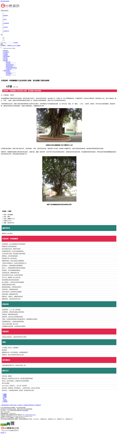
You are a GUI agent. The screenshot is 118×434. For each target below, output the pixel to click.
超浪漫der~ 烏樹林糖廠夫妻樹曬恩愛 (12, 265)
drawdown (14, 45)
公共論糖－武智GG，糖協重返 (10, 347)
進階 (2, 44)
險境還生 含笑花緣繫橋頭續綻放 (11, 270)
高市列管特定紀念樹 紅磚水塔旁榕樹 (12, 275)
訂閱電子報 (6, 31)
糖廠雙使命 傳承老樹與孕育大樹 (11, 299)
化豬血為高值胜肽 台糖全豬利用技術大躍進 (14, 337)
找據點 (5, 395)
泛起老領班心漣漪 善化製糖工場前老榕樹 (13, 253)
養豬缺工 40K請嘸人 (7, 233)
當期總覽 (5, 55)
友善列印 (5, 401)
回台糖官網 (6, 23)
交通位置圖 (25, 410)
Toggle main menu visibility (8, 48)
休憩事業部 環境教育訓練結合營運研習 (13, 312)
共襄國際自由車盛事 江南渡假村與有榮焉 (13, 326)
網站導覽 (5, 15)
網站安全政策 (11, 66)
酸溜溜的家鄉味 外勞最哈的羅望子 (12, 287)
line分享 (5, 400)
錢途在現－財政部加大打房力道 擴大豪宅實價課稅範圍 (17, 378)
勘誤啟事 (4, 350)
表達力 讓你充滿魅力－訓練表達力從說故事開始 (15, 380)
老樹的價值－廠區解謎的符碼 (10, 294)
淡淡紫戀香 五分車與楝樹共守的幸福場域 (13, 244)
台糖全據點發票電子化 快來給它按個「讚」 (14, 365)
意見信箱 (5, 27)
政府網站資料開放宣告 (11, 67)
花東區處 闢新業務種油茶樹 (10, 314)
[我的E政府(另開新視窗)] (8, 425)
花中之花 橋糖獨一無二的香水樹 (11, 277)
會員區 (5, 396)
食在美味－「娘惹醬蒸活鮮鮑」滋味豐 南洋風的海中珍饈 (18, 390)
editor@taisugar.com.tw (31, 414)
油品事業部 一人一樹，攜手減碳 (11, 309)
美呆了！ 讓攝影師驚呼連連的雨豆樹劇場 (13, 268)
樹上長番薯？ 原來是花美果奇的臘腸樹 (13, 282)
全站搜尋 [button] (15, 42)
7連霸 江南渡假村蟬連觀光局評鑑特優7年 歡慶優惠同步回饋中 (20, 319)
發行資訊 (5, 57)
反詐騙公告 (20, 405)
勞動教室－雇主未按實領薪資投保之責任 (13, 354)
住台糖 (5, 397)
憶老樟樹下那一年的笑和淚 (9, 258)
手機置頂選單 (6, 70)
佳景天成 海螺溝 (7, 376)
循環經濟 (9, 45)
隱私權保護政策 (11, 65)
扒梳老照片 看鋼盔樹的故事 (10, 289)
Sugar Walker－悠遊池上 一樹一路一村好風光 (14, 385)
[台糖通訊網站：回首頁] (10, 7)
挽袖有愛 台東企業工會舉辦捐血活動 (12, 316)
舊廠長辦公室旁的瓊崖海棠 (9, 246)
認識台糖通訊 (6, 56)
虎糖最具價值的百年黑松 (8, 284)
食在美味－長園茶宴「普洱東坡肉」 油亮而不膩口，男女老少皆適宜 (21, 388)
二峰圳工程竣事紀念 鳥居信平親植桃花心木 (14, 263)
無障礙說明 (38, 405)
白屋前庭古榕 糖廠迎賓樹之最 (10, 272)
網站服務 (5, 60)
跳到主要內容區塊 (5, 1)
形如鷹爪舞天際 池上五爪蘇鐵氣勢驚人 (13, 251)
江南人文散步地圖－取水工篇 (10, 324)
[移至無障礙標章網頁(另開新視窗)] (4, 425)
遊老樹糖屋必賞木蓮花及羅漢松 (10, 279)
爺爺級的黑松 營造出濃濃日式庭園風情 (13, 260)
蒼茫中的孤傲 (5, 383)
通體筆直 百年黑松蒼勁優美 (10, 256)
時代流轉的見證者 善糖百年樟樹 (11, 248)
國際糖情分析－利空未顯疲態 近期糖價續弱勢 (15, 352)
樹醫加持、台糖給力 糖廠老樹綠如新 (12, 296)
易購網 (18, 45)
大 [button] (3, 37)
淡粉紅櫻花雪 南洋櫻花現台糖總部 (12, 291)
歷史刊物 (5, 59)
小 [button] (3, 40)
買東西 (5, 394)
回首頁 (5, 19)
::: (3, 13)
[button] (3, 432)
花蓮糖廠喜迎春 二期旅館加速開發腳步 (13, 321)
